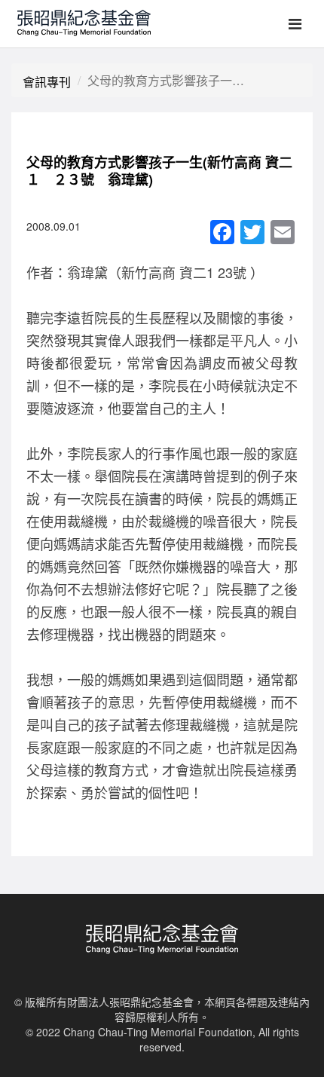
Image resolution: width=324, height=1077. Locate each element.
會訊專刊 (47, 81)
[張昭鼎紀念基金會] (79, 18)
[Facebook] (222, 233)
